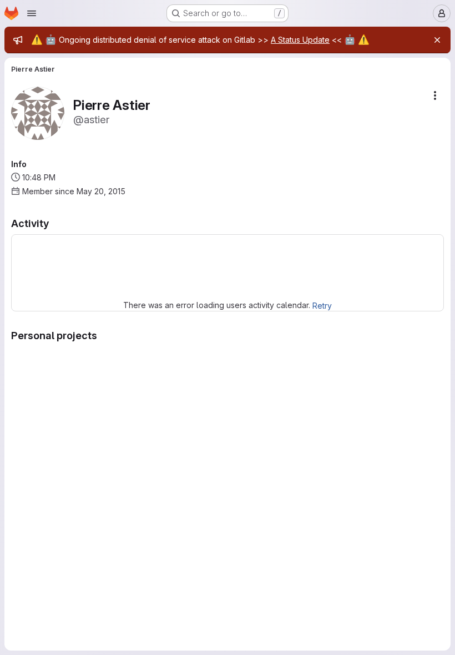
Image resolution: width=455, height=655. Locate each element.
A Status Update (300, 39)
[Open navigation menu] (32, 13)
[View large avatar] (37, 112)
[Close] (437, 40)
